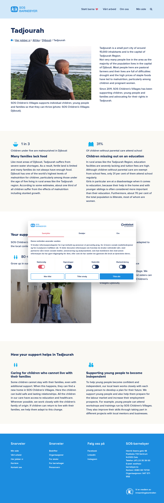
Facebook (92, 451)
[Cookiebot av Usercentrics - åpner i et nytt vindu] (122, 225)
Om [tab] (117, 233)
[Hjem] (12, 40)
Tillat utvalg (82, 276)
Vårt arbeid (16, 455)
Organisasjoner (56, 455)
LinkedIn (92, 455)
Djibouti (46, 40)
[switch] (68, 267)
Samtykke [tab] (46, 233)
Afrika (36, 40)
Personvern (54, 467)
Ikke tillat (47, 276)
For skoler (53, 459)
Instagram (92, 459)
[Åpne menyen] (151, 9)
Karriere (14, 463)
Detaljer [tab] (82, 233)
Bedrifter (53, 451)
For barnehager (56, 463)
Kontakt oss (16, 467)
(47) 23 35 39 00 (142, 460)
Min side (15, 451)
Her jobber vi (22, 40)
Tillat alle (116, 276)
